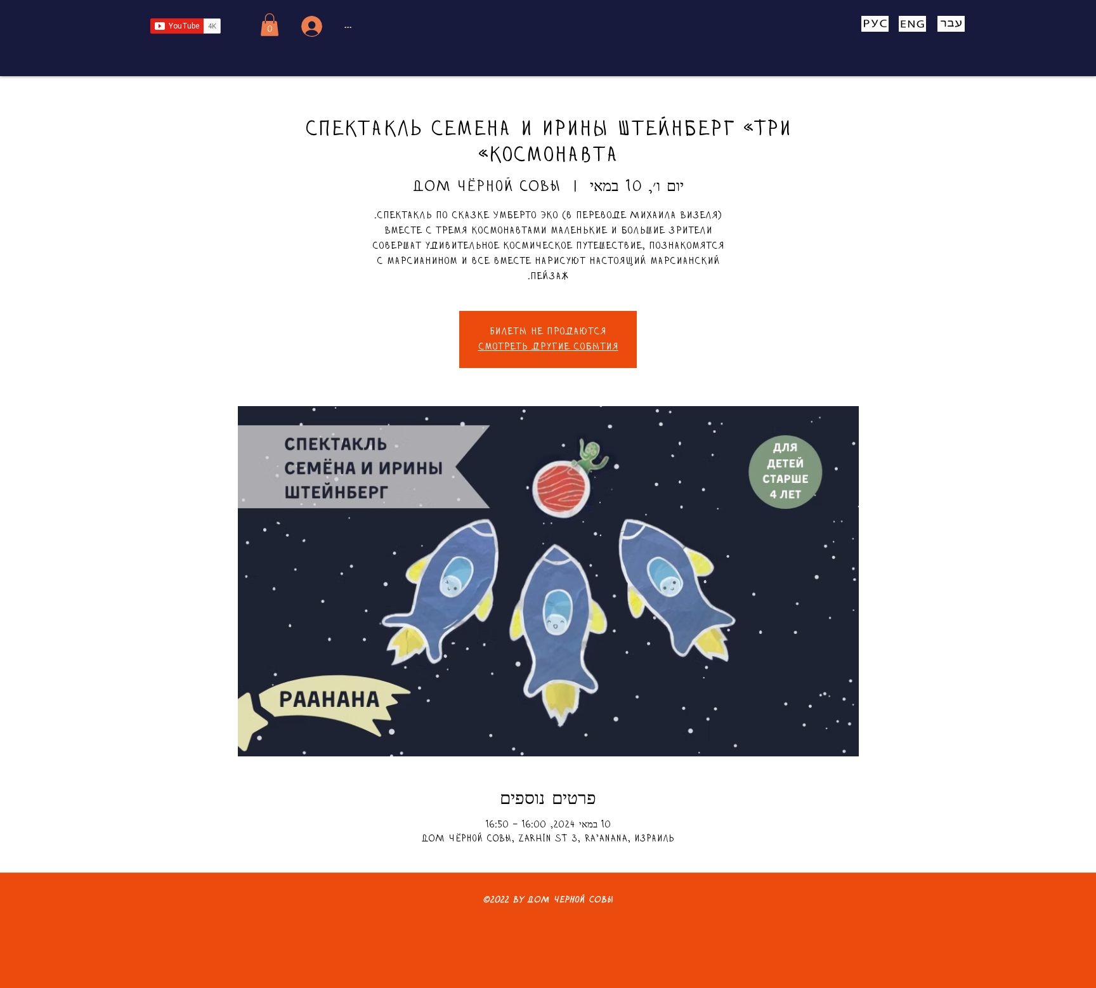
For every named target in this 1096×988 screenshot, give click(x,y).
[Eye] (875, 24)
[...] (309, 26)
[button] (269, 24)
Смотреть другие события (548, 347)
